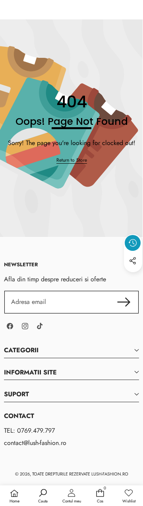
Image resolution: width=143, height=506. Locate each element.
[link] (71, 160)
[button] (133, 279)
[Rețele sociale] (133, 261)
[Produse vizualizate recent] (133, 243)
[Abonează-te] (124, 302)
